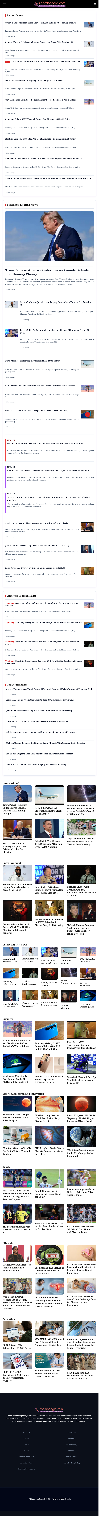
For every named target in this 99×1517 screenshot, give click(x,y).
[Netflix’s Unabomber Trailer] (89, 646)
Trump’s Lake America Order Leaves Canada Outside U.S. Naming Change (40, 23)
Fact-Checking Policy (71, 1463)
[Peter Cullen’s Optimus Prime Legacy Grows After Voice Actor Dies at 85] (89, 66)
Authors (71, 1451)
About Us (26, 1432)
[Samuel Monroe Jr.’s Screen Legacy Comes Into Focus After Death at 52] (89, 46)
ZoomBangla (66, 1499)
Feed (26, 1451)
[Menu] (4, 4)
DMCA (26, 1445)
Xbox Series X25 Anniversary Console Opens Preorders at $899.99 (35, 568)
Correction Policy (26, 1463)
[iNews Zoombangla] (49, 4)
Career (26, 1438)
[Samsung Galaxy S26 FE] (89, 627)
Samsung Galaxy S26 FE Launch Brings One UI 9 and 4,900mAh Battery (38, 119)
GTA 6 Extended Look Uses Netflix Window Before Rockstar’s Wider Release (41, 100)
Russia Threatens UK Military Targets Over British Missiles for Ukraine (37, 523)
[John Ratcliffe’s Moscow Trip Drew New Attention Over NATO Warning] (87, 552)
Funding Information (26, 1469)
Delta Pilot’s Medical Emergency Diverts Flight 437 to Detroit (34, 80)
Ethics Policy (71, 1457)
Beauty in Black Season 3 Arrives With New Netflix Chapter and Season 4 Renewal (43, 158)
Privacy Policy (71, 1445)
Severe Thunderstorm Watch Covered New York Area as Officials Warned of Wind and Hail (48, 178)
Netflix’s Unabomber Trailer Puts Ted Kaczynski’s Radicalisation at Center (40, 139)
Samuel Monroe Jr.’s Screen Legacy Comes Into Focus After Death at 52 (39, 42)
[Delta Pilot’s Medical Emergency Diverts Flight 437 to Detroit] (89, 85)
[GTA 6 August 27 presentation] (89, 104)
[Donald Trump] (89, 27)
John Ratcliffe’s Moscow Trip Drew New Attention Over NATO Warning (37, 545)
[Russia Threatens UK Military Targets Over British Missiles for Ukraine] (87, 531)
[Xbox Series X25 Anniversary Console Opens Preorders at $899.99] (87, 574)
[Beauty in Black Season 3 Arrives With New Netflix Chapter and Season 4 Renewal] (89, 666)
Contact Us (71, 1432)
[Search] (94, 4)
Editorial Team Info (26, 1457)
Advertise (71, 1438)
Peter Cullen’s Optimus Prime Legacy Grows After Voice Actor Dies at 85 (45, 61)
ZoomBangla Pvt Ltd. (42, 1499)
